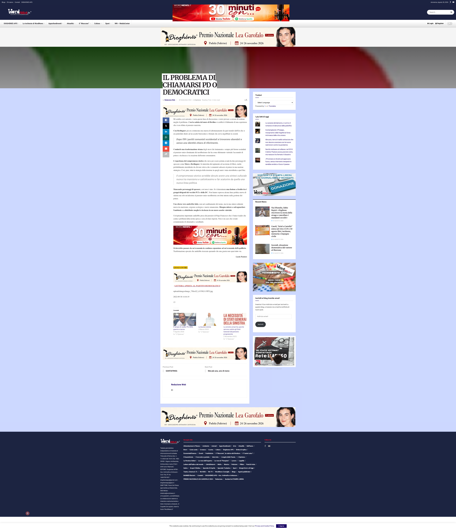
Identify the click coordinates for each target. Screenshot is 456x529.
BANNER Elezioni (189, 475)
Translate (272, 106)
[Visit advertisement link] (231, 12)
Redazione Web (170, 100)
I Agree (281, 526)
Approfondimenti (55, 23)
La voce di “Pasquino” (221, 461)
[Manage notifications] (27, 513)
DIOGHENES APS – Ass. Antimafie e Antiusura (221, 475)
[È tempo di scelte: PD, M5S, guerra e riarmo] (184, 319)
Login (431, 23)
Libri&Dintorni (210, 464)
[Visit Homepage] (16, 12)
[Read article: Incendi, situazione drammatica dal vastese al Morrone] (262, 249)
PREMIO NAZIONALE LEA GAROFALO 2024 (198, 479)
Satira (185, 468)
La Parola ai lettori (189, 461)
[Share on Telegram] (166, 143)
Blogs (3, 2)
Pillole (242, 464)
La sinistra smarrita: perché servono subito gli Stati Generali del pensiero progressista (233, 330)
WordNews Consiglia (222, 472)
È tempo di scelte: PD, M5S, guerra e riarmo (183, 328)
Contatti (17, 2)
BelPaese (250, 446)
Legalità (241, 461)
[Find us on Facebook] (450, 2)
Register (440, 23)
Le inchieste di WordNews (33, 23)
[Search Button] (451, 12)
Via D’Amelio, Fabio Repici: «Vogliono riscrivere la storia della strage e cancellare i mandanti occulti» (281, 213)
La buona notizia (204, 327)
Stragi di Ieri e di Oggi (246, 468)
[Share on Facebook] (166, 120)
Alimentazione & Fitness (191, 446)
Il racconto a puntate (202, 457)
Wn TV (210, 472)
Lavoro (234, 461)
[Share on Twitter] (166, 126)
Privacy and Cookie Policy (264, 526)
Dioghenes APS (228, 450)
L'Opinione (197, 100)
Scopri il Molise (195, 468)
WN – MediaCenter (122, 23)
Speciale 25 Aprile (209, 468)
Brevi (185, 450)
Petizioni (234, 464)
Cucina (210, 450)
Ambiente (205, 446)
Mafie (219, 464)
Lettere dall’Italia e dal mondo (193, 464)
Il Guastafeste (188, 457)
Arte (234, 446)
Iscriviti (260, 324)
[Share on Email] (166, 149)
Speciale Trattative (224, 468)
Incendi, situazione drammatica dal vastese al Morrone (281, 247)
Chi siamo (10, 2)
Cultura (97, 23)
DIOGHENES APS (26, 2)
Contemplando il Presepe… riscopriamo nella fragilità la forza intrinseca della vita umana (277, 133)
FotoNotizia (209, 453)
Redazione (218, 479)
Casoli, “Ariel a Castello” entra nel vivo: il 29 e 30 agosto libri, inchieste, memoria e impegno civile (281, 231)
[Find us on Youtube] (453, 2)
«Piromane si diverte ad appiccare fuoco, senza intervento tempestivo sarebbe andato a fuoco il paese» (278, 162)
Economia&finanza (189, 453)
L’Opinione (241, 457)
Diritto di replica (241, 450)
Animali (214, 446)
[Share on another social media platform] (166, 154)
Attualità (70, 23)
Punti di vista (250, 464)
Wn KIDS (203, 472)
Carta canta (193, 450)
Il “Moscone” (84, 23)
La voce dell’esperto (205, 461)
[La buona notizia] (209, 319)
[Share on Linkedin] (166, 132)
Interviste (215, 457)
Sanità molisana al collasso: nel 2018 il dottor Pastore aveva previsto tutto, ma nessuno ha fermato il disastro (279, 152)
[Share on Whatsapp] (166, 137)
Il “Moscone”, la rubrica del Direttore (228, 453)
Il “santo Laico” (248, 453)
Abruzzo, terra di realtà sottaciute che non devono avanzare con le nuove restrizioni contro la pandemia (279, 142)
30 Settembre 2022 (185, 100)
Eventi (201, 453)
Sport (107, 23)
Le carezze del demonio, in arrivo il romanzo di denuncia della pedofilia (278, 124)
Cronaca (203, 450)
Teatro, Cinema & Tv (190, 472)
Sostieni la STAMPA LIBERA (234, 479)
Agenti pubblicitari (244, 472)
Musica (226, 464)
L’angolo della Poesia (228, 457)
